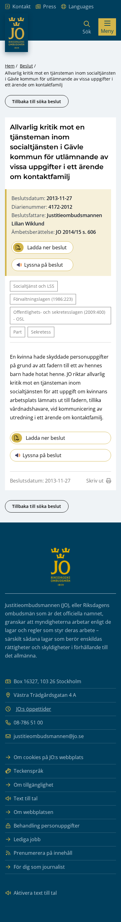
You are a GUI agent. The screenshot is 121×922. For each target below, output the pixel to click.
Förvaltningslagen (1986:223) (43, 299)
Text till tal (26, 798)
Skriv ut (95, 480)
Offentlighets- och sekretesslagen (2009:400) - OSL (59, 315)
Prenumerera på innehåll (43, 853)
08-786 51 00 (28, 722)
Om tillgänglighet (33, 784)
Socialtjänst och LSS (33, 286)
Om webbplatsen (33, 812)
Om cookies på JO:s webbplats (48, 757)
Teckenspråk (28, 770)
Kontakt (21, 6)
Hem (10, 66)
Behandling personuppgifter (47, 825)
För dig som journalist (39, 866)
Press (49, 6)
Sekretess (41, 332)
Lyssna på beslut (43, 264)
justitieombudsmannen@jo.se (49, 736)
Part (17, 332)
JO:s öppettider (33, 709)
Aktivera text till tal (35, 892)
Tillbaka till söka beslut (36, 101)
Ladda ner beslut (47, 247)
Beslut (26, 66)
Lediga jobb (27, 839)
